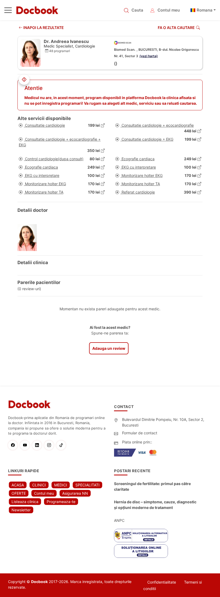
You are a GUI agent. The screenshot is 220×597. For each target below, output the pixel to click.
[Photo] (29, 237)
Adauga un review (108, 348)
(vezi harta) (149, 56)
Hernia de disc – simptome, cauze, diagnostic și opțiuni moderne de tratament (155, 505)
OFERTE (19, 493)
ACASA (18, 485)
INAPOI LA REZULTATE (43, 27)
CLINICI (39, 485)
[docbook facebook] (14, 445)
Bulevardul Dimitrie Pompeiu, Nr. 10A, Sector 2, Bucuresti (163, 422)
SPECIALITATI (87, 485)
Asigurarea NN (75, 493)
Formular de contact (139, 433)
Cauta (137, 10)
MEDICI (60, 485)
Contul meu (168, 10)
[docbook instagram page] (50, 445)
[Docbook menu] (8, 11)
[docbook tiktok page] (62, 445)
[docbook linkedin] (38, 445)
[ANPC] (141, 535)
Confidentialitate (161, 582)
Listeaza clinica (25, 501)
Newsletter (21, 510)
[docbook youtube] (26, 445)
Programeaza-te (61, 501)
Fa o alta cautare (176, 27)
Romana (204, 10)
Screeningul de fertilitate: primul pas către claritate (152, 486)
